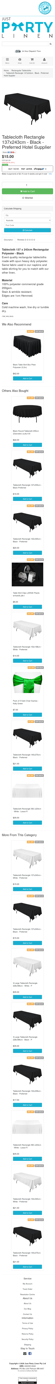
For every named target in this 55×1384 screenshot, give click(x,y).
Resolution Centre (27, 1294)
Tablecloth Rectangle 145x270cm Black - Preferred (27, 756)
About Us (27, 1303)
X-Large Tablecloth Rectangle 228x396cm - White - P (25, 984)
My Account (27, 1283)
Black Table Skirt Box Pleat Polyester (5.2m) (24, 366)
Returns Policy (27, 1334)
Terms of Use (27, 1323)
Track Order (27, 1289)
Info (50, 173)
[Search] (50, 44)
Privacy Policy (27, 1328)
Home (6, 70)
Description (8, 239)
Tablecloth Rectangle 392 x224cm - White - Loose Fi (27, 810)
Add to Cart (28, 191)
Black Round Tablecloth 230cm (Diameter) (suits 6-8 (26, 432)
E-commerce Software (25, 1371)
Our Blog (27, 1308)
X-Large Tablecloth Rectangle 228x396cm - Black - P (25, 1038)
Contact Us (27, 1314)
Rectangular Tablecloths (21, 70)
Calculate (28, 230)
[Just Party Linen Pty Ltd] (27, 26)
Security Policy (27, 1339)
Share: (5, 152)
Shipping (27, 1344)
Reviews (21, 239)
